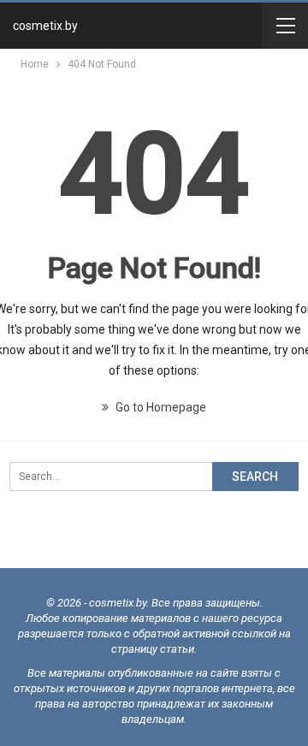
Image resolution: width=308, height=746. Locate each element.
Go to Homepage (159, 407)
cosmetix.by (45, 26)
